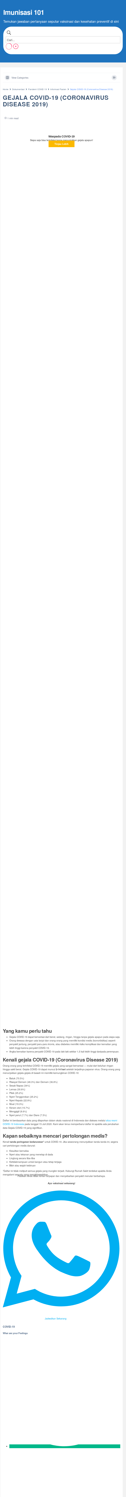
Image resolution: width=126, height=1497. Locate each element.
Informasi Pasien (58, 89)
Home (6, 89)
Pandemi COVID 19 (37, 89)
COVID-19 (9, 1326)
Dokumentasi (18, 89)
